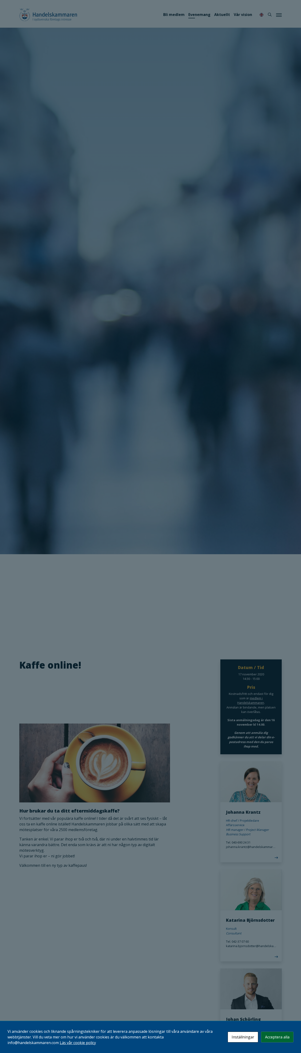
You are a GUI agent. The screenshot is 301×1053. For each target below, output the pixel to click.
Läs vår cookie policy (78, 1042)
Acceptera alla (277, 1037)
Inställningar (243, 1037)
